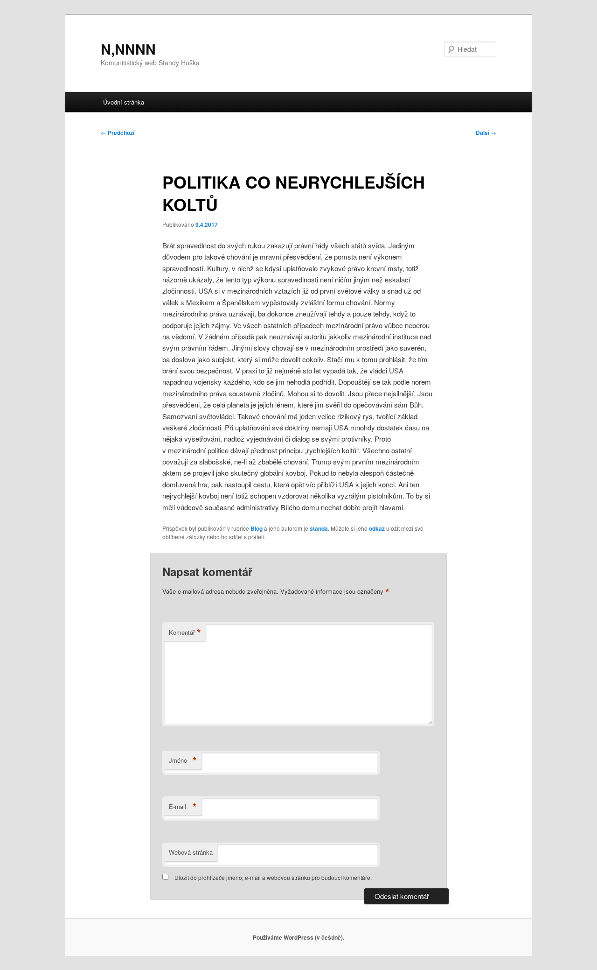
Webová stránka (191, 852)
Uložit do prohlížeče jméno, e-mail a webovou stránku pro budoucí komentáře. (273, 877)
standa (319, 528)
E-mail (183, 806)
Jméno (183, 760)
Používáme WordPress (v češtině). (298, 937)
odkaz (377, 528)
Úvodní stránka (123, 102)
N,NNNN (128, 49)
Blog (256, 528)
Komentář (185, 632)
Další (486, 132)
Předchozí (117, 132)
